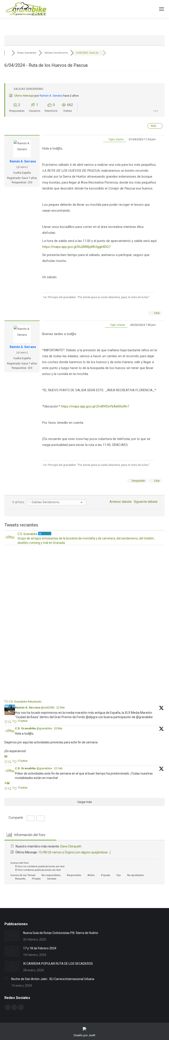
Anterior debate (120, 501)
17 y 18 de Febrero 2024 (39, 948)
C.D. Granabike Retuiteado (25, 701)
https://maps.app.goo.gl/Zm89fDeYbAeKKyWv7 (95, 406)
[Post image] (12, 935)
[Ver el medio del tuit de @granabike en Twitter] (5, 756)
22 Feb (58, 768)
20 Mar (58, 728)
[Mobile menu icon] (161, 9)
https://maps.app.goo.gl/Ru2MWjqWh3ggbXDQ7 (76, 247)
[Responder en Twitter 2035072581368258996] (6, 762)
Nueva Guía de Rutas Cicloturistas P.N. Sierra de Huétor (60, 933)
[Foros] (8, 52)
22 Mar (60, 707)
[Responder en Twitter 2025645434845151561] (6, 789)
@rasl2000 (47, 707)
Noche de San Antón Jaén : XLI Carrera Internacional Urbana (52, 979)
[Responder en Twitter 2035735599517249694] (6, 722)
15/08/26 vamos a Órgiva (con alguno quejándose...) (74, 852)
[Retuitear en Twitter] (6, 701)
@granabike (44, 728)
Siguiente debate (146, 501)
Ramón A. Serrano (51, 95)
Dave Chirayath (70, 846)
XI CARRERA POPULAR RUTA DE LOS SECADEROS (58, 963)
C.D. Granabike (25, 728)
